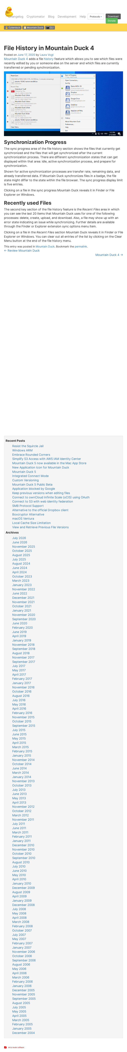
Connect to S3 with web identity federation (42, 501)
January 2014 (21, 777)
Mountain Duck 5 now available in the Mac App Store (49, 463)
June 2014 (19, 768)
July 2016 (18, 700)
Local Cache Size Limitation (31, 523)
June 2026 (19, 542)
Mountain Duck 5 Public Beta (32, 484)
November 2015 (23, 717)
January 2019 (21, 640)
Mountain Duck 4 (16, 59)
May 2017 (19, 670)
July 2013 (18, 789)
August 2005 (21, 1003)
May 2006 (19, 969)
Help (83, 16)
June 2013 (19, 794)
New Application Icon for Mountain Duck (40, 467)
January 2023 (22, 585)
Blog (51, 16)
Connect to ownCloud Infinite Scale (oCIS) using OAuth (51, 497)
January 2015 (21, 755)
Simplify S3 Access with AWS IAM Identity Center (46, 459)
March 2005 (20, 1020)
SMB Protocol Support (28, 505)
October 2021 (21, 606)
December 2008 (23, 905)
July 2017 (18, 666)
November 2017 (23, 657)
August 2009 (21, 892)
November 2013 (23, 781)
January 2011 (21, 841)
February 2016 (22, 713)
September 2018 (23, 649)
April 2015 (19, 742)
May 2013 (19, 798)
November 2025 (23, 546)
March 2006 (20, 977)
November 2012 (23, 806)
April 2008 (19, 917)
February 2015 (22, 751)
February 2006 (22, 981)
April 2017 (19, 674)
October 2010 (21, 853)
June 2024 (19, 568)
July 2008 (19, 909)
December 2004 (23, 1033)
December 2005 (23, 990)
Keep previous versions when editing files (41, 493)
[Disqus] (63, 302)
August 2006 (21, 964)
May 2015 (19, 738)
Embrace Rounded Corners (31, 454)
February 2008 (22, 926)
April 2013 (19, 802)
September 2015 (23, 725)
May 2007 (19, 939)
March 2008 (20, 922)
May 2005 (19, 1011)
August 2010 (21, 862)
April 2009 (19, 896)
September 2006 (24, 960)
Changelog (15, 16)
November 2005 (23, 994)
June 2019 (19, 632)
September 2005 (24, 998)
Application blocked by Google (33, 488)
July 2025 (19, 559)
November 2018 (23, 644)
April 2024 (19, 572)
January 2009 (22, 900)
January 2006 (22, 986)
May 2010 (19, 875)
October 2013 (21, 785)
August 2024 (21, 563)
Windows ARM (22, 450)
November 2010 (23, 849)
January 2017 (21, 683)
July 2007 (19, 934)
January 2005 (22, 1028)
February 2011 (22, 836)
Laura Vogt (47, 54)
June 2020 (19, 623)
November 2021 (23, 602)
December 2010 (23, 845)
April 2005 (19, 1015)
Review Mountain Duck (22, 250)
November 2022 (23, 589)
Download (113, 16)
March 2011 (20, 832)
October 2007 (22, 930)
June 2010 (19, 870)
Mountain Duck (45, 246)
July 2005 (19, 1007)
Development (67, 16)
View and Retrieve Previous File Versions (40, 527)
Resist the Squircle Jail (27, 446)
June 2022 (19, 593)
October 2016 (21, 691)
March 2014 (20, 772)
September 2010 (23, 858)
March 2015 (20, 747)
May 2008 (19, 913)
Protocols (95, 16)
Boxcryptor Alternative (28, 514)
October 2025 (22, 550)
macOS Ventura (23, 518)
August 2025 (21, 555)
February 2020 (22, 627)
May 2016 (19, 704)
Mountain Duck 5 (24, 471)
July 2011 (18, 823)
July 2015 (18, 730)
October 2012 (21, 811)
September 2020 (24, 619)
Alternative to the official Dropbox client (40, 510)
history (49, 59)
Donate (112, 20)
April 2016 (19, 708)
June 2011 (19, 828)
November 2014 (23, 760)
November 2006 (23, 951)
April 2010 (19, 879)
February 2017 (22, 678)
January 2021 (21, 610)
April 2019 (19, 636)
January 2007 (21, 947)
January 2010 (21, 883)
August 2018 (21, 653)
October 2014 (22, 764)
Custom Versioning (25, 480)
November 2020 (23, 615)
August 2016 (21, 696)
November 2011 (23, 819)
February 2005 (22, 1024)
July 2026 (19, 538)
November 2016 (23, 687)
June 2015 (19, 734)
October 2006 (22, 956)
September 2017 (23, 661)
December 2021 (23, 597)
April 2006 (19, 973)
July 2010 (18, 866)
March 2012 (20, 815)
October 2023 (22, 576)
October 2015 (21, 721)
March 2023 (20, 580)
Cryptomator (36, 16)
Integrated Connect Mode (30, 476)
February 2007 (22, 943)
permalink (81, 246)
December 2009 (23, 888)
